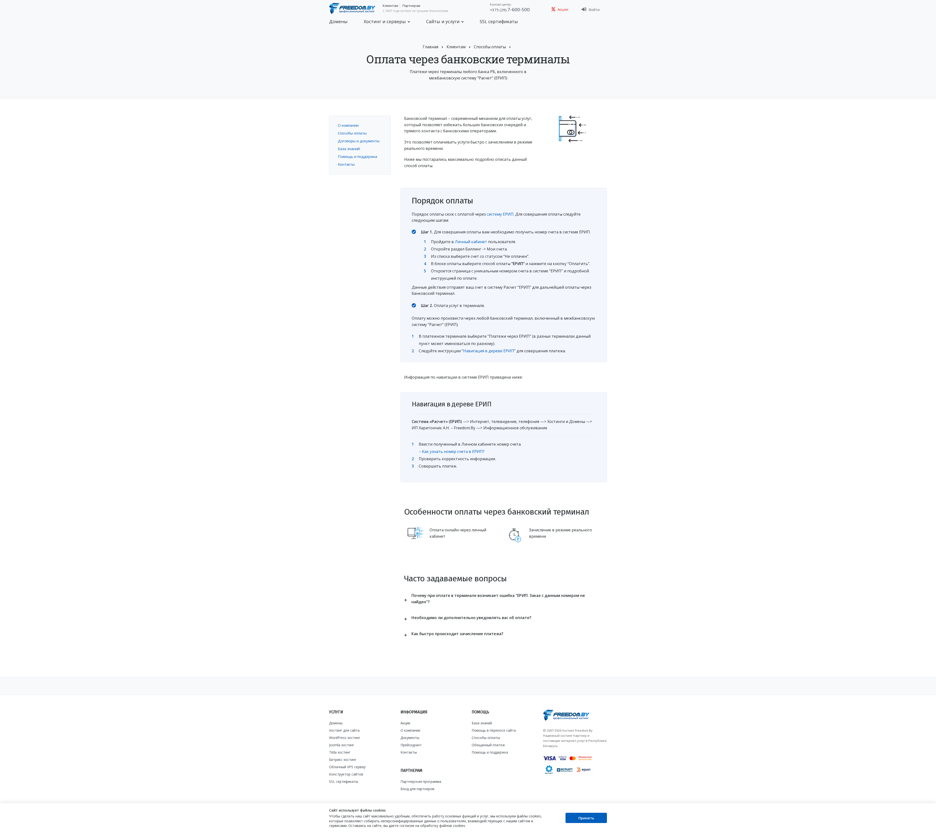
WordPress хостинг (344, 737)
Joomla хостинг (341, 745)
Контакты (346, 164)
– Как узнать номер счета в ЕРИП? (452, 451)
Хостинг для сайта (344, 730)
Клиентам (390, 5)
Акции (405, 723)
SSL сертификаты (499, 21)
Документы (409, 737)
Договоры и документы (359, 140)
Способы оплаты (352, 133)
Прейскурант (411, 745)
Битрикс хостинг (342, 759)
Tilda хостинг (340, 752)
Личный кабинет (471, 241)
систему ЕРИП (500, 214)
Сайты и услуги (442, 21)
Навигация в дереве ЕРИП (488, 351)
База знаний (349, 148)
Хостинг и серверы (385, 21)
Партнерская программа (420, 781)
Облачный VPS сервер (347, 767)
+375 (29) (510, 9)
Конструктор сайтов (346, 774)
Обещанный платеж (488, 745)
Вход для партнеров (417, 788)
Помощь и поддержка (357, 156)
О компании (348, 125)
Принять (586, 817)
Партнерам (411, 5)
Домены (338, 21)
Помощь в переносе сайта (494, 730)
